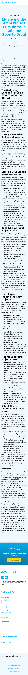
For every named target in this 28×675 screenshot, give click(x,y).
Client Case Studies (6, 612)
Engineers (3, 602)
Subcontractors (5, 597)
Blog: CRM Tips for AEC (6, 610)
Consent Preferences (14, 671)
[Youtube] (6, 577)
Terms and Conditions (14, 665)
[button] (25, 2)
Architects (4, 600)
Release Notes (4, 617)
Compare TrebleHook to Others (9, 615)
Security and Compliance (14, 668)
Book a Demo (4, 625)
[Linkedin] (2, 577)
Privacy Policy (14, 662)
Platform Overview (6, 642)
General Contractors (6, 595)
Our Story (3, 640)
